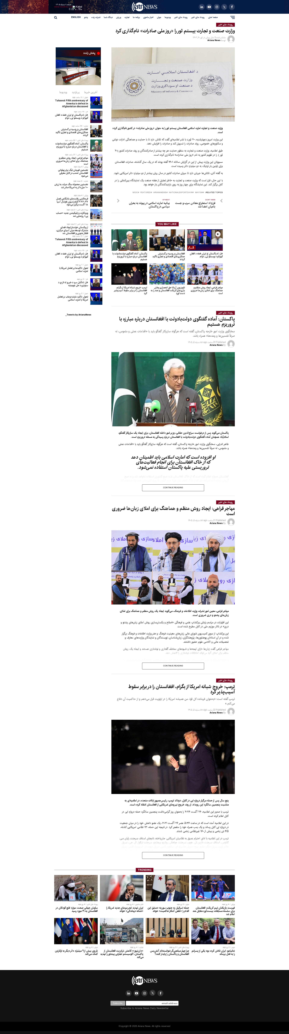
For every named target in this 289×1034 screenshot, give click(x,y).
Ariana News (213, 40)
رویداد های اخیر (198, 17)
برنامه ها (136, 17)
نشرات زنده (95, 17)
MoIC (135, 193)
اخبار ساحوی (148, 17)
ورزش (118, 17)
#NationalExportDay (180, 193)
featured (145, 193)
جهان (159, 17)
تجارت (126, 17)
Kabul (79, 7)
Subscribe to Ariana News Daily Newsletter (144, 1008)
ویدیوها (168, 17)
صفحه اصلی (213, 17)
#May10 (199, 193)
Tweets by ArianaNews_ (78, 315)
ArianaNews (159, 193)
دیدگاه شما (108, 17)
